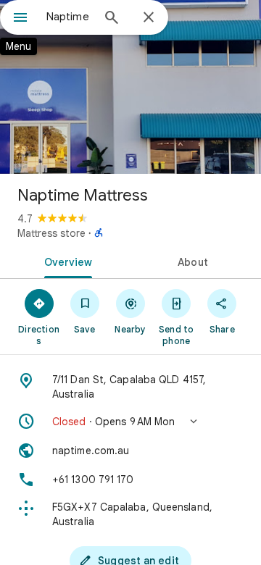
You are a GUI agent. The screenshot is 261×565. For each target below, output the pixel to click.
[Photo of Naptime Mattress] (130, 87)
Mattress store (51, 233)
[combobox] (68, 16)
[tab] (65, 260)
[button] (130, 421)
